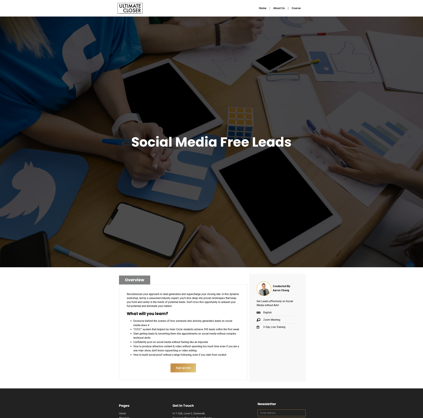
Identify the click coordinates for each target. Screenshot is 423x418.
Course (296, 8)
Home (262, 8)
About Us (279, 8)
